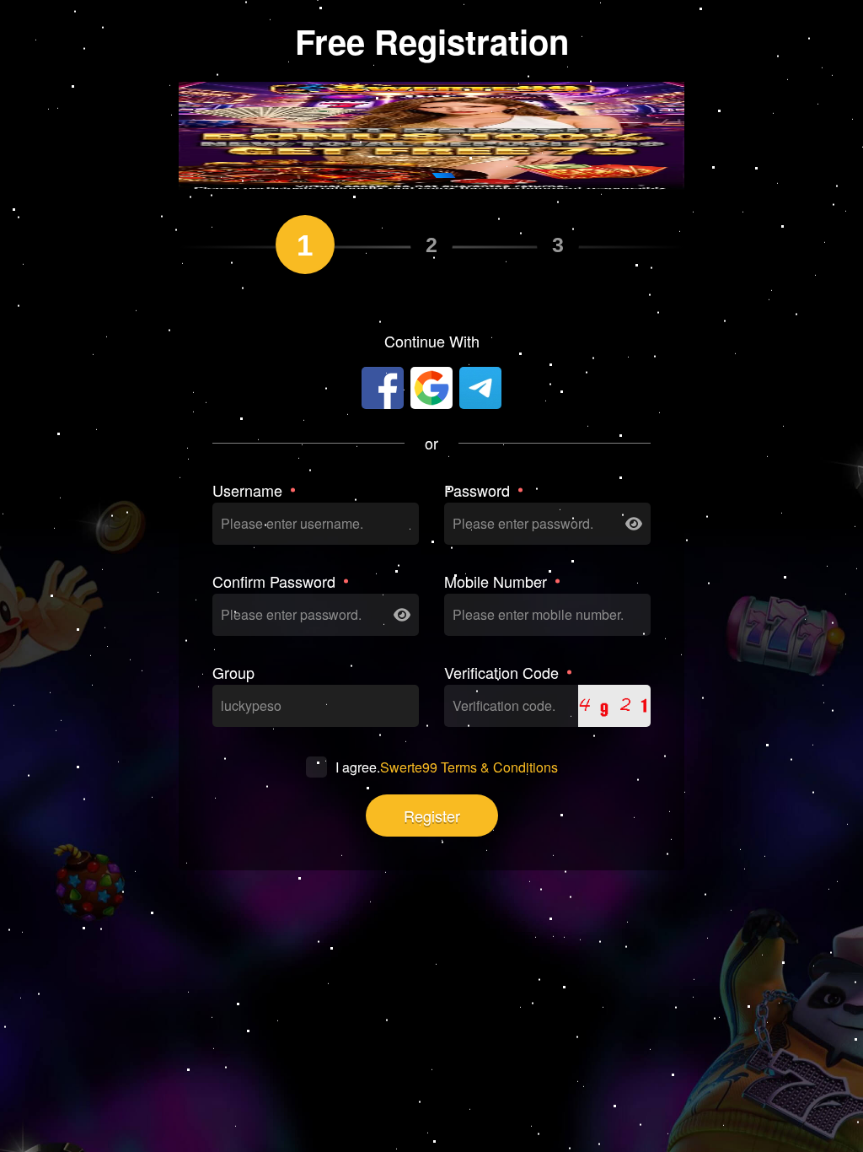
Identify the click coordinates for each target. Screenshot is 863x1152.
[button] (419, 175)
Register (432, 815)
